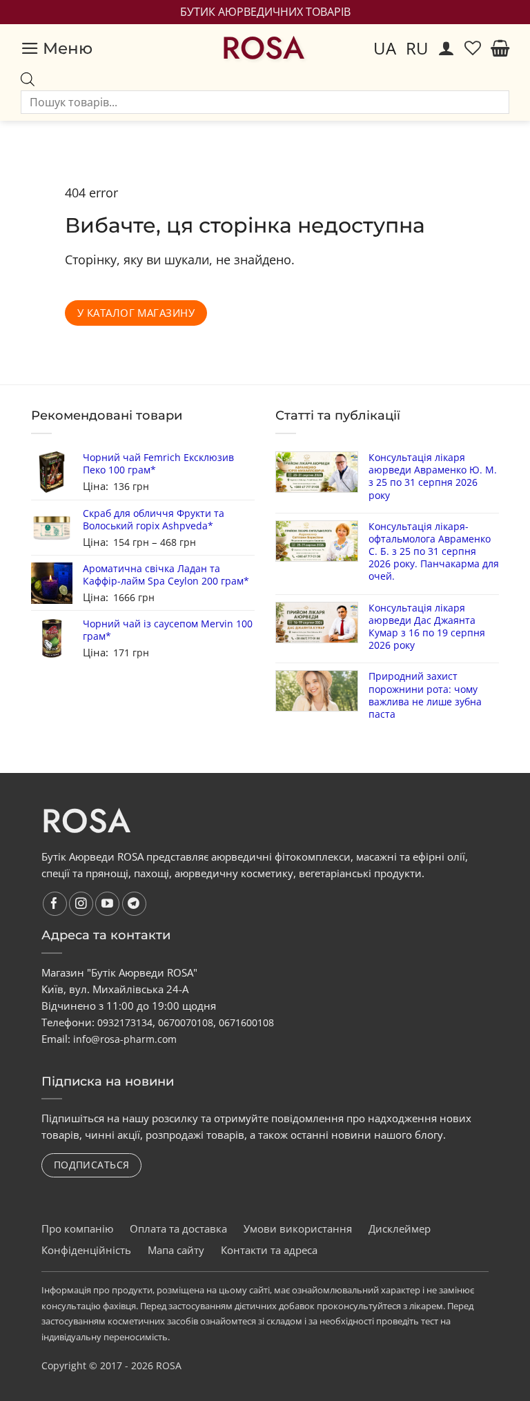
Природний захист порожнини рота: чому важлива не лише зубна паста (425, 695)
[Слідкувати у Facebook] (55, 904)
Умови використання (298, 1228)
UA (384, 48)
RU (417, 48)
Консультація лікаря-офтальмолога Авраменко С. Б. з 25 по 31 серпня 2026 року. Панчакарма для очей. (434, 551)
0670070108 (185, 1022)
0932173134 (125, 1022)
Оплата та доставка (178, 1228)
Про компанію (77, 1228)
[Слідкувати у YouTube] (107, 904)
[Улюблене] (472, 49)
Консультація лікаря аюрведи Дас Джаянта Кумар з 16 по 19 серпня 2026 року (427, 627)
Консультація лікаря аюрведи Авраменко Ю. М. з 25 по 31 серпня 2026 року (433, 476)
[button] (56, 48)
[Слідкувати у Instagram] (81, 904)
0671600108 (246, 1022)
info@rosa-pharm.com (125, 1039)
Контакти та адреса (269, 1250)
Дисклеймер (400, 1228)
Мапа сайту (176, 1250)
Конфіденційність (86, 1250)
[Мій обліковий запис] (446, 49)
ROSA (263, 48)
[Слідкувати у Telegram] (134, 904)
